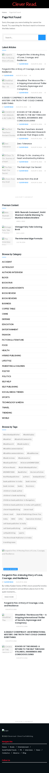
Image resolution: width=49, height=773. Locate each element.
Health (5, 350)
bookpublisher (39, 477)
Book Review (9, 293)
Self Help (6, 381)
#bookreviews (9, 458)
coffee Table (8, 308)
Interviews (29, 750)
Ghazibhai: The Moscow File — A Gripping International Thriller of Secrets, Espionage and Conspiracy (31, 84)
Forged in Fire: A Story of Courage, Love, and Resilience (24, 604)
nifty (21, 519)
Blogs (5, 277)
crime (5, 314)
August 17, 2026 (36, 171)
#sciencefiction (37, 472)
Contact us (6, 753)
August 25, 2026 (36, 64)
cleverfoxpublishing (11, 509)
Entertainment (10, 329)
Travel (5, 407)
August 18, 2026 (36, 162)
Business (6, 303)
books (20, 486)
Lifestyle (6, 360)
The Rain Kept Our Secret (29, 167)
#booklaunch (8, 444)
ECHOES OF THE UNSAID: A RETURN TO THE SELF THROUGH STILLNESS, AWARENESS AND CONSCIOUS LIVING (31, 116)
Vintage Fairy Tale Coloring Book (28, 228)
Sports (6, 397)
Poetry (6, 371)
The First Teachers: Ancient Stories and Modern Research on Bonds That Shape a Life (31, 132)
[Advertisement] (24, 694)
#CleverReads (9, 467)
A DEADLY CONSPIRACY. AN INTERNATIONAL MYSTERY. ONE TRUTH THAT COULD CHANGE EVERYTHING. (22, 100)
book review (31, 481)
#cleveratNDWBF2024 (30, 463)
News (38, 750)
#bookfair (7, 439)
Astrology (8, 267)
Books (12, 747)
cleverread (28, 509)
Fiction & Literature (13, 340)
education (7, 324)
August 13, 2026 (36, 182)
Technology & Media (13, 402)
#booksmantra (24, 458)
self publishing (10, 386)
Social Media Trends (9, 750)
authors (26, 477)
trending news (9, 542)
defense (6, 319)
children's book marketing (14, 495)
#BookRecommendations (13, 453)
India (5, 519)
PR (21, 750)
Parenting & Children (13, 366)
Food (5, 345)
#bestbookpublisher (11, 434)
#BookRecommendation (13, 448)
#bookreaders (23, 444)
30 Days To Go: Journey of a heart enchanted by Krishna (30, 157)
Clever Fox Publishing (25, 736)
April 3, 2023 (20, 221)
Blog (24, 753)
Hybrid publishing (11, 355)
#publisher (22, 472)
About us (16, 753)
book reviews (8, 486)
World (5, 418)
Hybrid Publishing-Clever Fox (29, 514)
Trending (7, 412)
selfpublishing (9, 533)
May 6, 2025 (20, 233)
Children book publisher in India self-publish (22, 505)
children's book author (12, 491)
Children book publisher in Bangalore (19, 500)
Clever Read (23, 64)
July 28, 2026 (20, 242)
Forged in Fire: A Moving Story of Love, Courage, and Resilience (31, 57)
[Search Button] (42, 37)
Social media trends (13, 392)
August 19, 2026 (36, 147)
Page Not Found (15, 12)
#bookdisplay (28, 434)
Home (4, 12)
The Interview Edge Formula (28, 238)
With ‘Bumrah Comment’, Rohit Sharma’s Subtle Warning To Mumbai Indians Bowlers (30, 215)
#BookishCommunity (23, 439)
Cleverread (12, 736)
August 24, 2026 (36, 124)
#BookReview (32, 453)
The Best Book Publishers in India (17, 538)
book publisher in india (12, 481)
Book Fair (7, 282)
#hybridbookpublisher (28, 467)
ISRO (13, 519)
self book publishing (11, 528)
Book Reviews (9, 298)
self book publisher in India (14, 523)
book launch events (13, 288)
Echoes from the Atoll (27, 178)
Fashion (6, 334)
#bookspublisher (10, 463)
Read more (9, 597)
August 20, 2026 (36, 138)
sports (21, 533)
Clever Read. (24, 4)
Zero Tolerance (24, 143)
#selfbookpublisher (11, 477)
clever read (8, 514)
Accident (7, 262)
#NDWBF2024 (8, 472)
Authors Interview (12, 272)
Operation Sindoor (33, 519)
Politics (6, 376)
